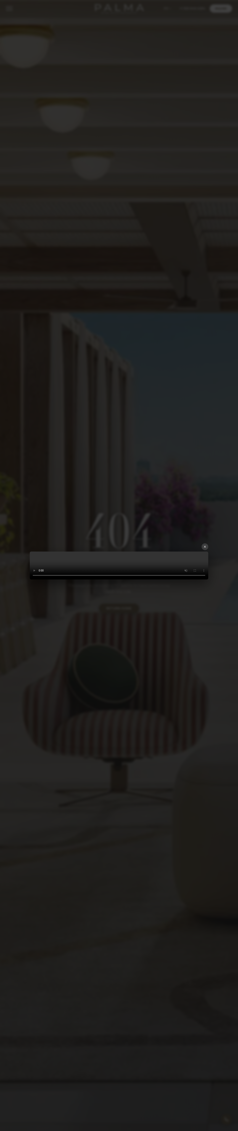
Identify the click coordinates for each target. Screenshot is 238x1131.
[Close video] (205, 546)
